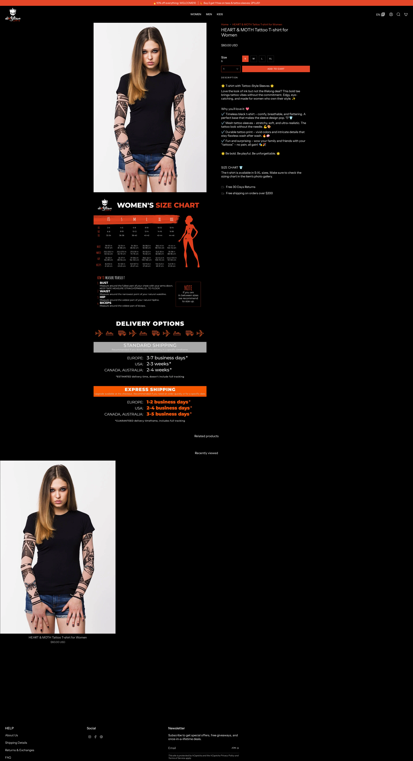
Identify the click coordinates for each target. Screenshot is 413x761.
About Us (11, 735)
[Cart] (406, 14)
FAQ (8, 757)
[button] (196, 14)
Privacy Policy (227, 755)
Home (224, 24)
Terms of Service (176, 758)
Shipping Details (16, 743)
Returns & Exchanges (19, 750)
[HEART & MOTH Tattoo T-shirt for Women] (58, 547)
